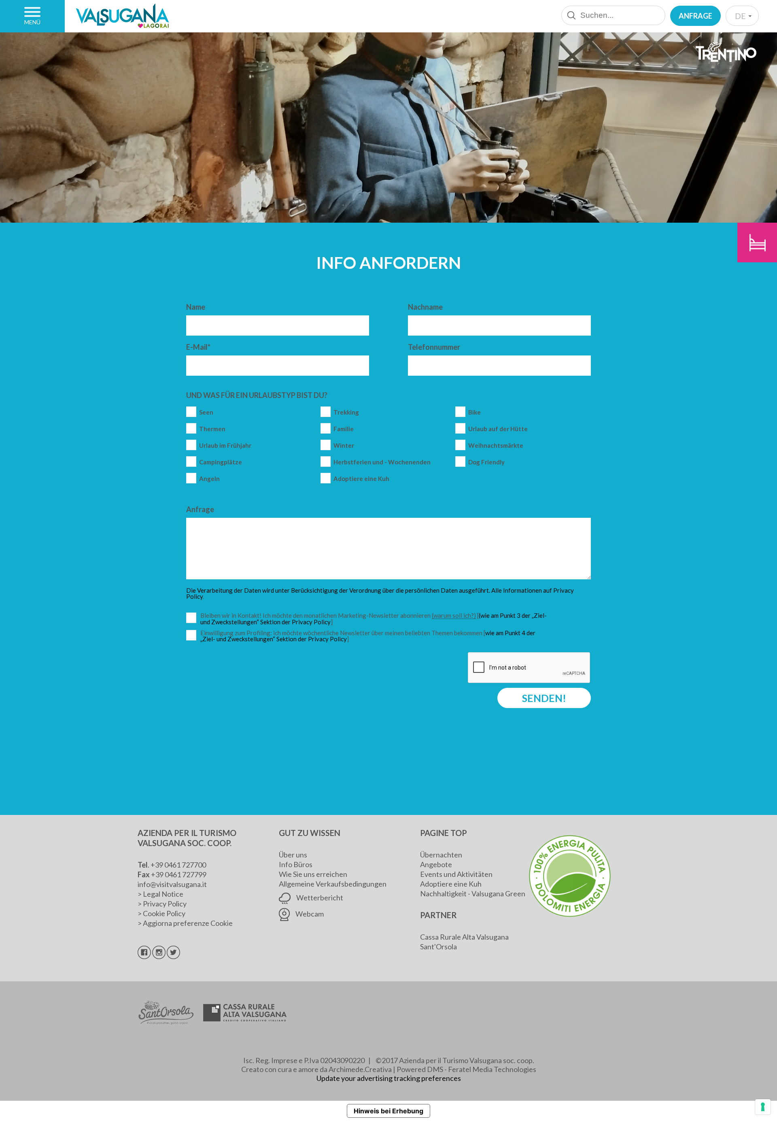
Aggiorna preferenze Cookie (188, 923)
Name (195, 307)
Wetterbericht (319, 897)
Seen (206, 412)
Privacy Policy (165, 903)
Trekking (346, 412)
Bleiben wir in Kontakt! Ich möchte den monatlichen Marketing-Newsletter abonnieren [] (375, 619)
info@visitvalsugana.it (172, 884)
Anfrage (695, 15)
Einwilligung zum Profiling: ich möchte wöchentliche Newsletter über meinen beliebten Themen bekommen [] (367, 636)
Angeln (209, 479)
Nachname (425, 307)
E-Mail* (198, 347)
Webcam (309, 913)
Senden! (544, 698)
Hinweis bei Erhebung (388, 1111)
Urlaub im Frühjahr (225, 445)
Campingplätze (220, 462)
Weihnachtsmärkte (495, 445)
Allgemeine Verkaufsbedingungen (332, 883)
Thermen (212, 429)
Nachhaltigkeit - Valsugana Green (472, 893)
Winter (343, 445)
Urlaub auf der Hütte (498, 429)
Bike (474, 412)
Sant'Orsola (438, 946)
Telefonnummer (434, 347)
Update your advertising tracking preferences (388, 1078)
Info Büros (295, 864)
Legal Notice (163, 893)
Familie (343, 429)
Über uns (293, 854)
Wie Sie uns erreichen (313, 874)
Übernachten (441, 854)
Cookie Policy (164, 913)
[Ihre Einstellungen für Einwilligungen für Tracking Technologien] (763, 1107)
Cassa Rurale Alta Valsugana (464, 936)
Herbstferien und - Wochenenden (382, 462)
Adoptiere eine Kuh (361, 479)
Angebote (436, 864)
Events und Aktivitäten (456, 874)
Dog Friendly (486, 462)
